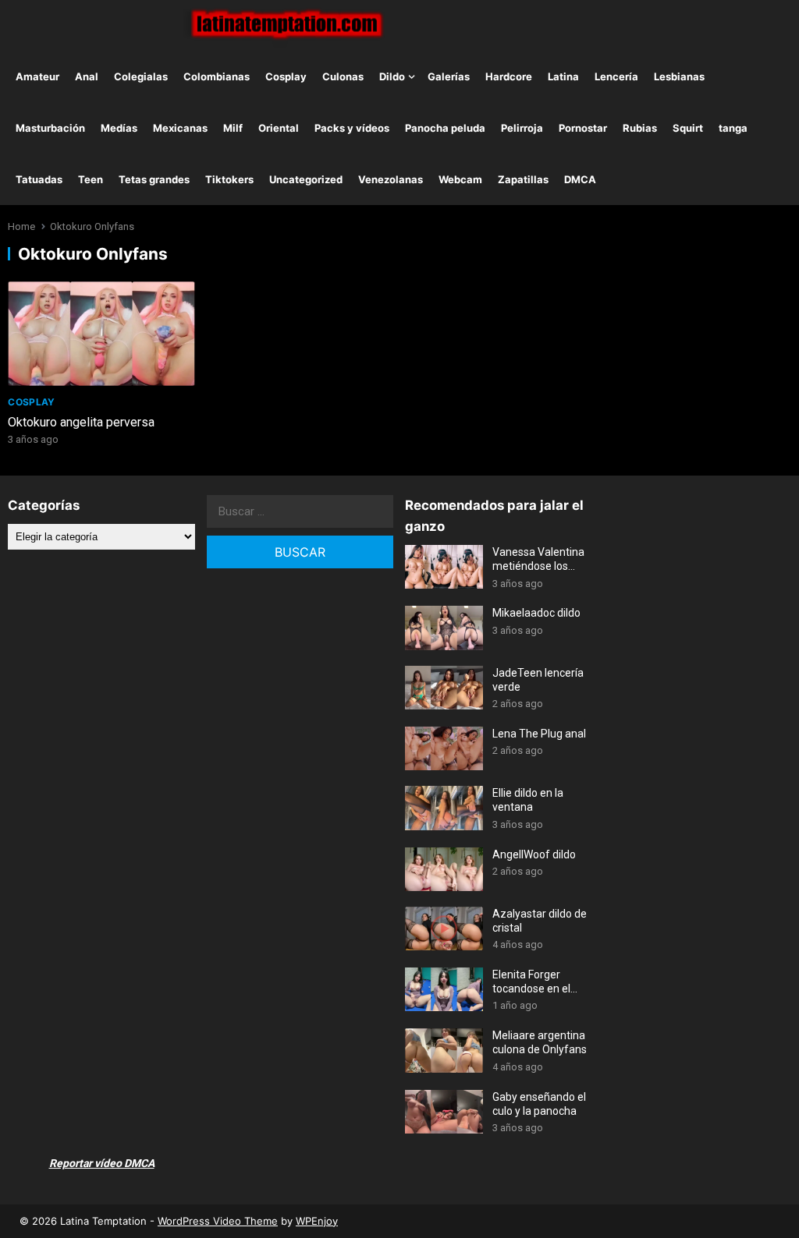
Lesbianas (679, 76)
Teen (90, 179)
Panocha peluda (445, 128)
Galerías (449, 76)
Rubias (640, 128)
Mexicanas (180, 128)
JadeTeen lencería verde (538, 680)
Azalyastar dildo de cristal (539, 920)
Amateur (37, 76)
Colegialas (141, 76)
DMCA (580, 179)
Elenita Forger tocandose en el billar (531, 982)
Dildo (392, 76)
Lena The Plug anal (539, 733)
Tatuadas (39, 179)
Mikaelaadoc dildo (536, 613)
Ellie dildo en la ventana (527, 800)
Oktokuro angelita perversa (81, 422)
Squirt (688, 128)
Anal (86, 76)
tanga (733, 128)
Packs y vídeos (351, 128)
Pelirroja (522, 128)
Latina (563, 76)
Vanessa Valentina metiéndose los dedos (538, 559)
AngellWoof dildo (534, 854)
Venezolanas (390, 179)
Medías (119, 128)
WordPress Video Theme (218, 1221)
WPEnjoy (317, 1221)
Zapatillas (523, 179)
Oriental (278, 128)
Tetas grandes (154, 179)
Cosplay (286, 76)
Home (21, 226)
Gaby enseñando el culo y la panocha (539, 1104)
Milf (233, 128)
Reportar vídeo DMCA (101, 1163)
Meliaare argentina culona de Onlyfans (539, 1042)
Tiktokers (229, 179)
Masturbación (50, 128)
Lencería (616, 76)
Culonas (343, 76)
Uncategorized (306, 179)
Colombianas (216, 76)
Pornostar (583, 128)
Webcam (460, 179)
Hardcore (508, 76)
